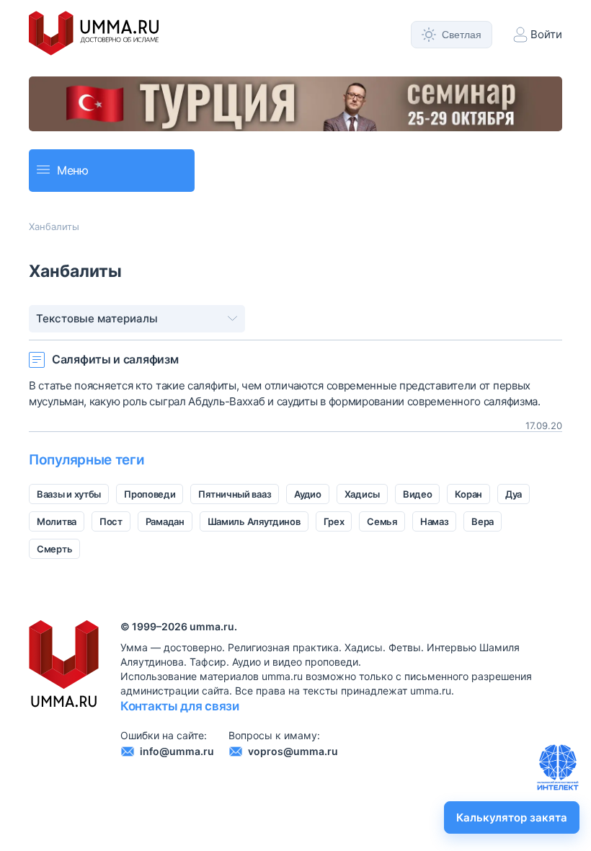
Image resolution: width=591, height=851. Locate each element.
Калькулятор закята (511, 817)
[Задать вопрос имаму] (557, 767)
